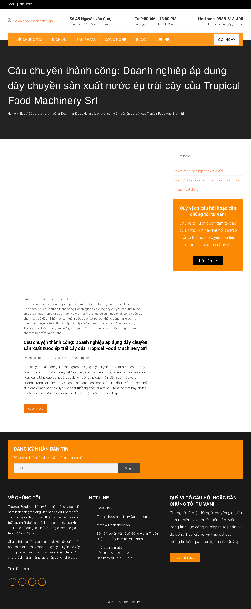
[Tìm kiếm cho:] (208, 154)
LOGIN (12, 4)
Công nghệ (115, 40)
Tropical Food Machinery (40, 328)
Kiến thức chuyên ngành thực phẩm (48, 299)
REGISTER (25, 4)
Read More (35, 408)
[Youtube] (42, 582)
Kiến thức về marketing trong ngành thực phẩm (206, 180)
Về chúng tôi (29, 40)
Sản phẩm (85, 40)
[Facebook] (12, 582)
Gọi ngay (226, 40)
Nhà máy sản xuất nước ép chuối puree (76, 318)
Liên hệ (162, 40)
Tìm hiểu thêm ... (20, 569)
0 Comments (83, 358)
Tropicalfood (35, 358)
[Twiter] (22, 582)
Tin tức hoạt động (185, 189)
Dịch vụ (59, 40)
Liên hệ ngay (208, 261)
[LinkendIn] (32, 582)
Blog (141, 40)
